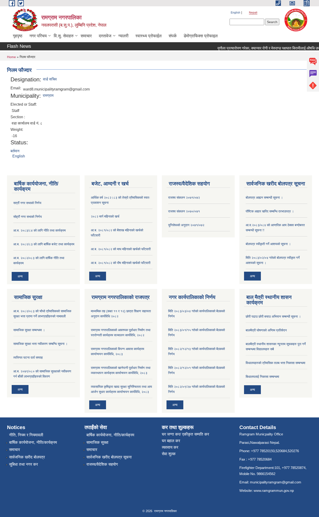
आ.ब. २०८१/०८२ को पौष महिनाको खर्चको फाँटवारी (120, 263)
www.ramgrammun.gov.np (274, 491)
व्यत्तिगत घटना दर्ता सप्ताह (28, 357)
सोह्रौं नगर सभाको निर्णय (27, 217)
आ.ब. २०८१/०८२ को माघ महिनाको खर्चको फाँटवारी (121, 249)
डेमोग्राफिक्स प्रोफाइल (201, 36)
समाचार (86, 36)
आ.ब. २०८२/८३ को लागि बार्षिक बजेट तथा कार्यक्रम (43, 244)
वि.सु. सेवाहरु (64, 36)
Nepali (253, 12)
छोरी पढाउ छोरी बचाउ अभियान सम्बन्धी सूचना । (273, 316)
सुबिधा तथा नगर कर (23, 464)
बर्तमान (15, 151)
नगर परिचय (38, 36)
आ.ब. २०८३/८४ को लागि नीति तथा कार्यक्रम (39, 230)
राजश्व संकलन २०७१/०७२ (184, 197)
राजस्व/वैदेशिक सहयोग (102, 464)
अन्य (20, 276)
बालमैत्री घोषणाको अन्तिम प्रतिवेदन (266, 330)
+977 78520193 (263, 451)
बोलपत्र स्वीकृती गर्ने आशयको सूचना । (268, 244)
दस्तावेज (105, 36)
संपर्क (173, 36)
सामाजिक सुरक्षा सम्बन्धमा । (29, 330)
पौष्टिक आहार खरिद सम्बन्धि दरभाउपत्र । (270, 211)
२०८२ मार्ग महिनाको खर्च (105, 216)
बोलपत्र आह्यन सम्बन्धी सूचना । (264, 197)
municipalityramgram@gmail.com (275, 482)
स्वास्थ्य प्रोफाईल (148, 36)
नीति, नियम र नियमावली (26, 435)
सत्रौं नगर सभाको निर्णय (27, 203)
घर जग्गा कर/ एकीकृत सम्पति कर (185, 434)
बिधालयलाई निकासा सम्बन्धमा (262, 376)
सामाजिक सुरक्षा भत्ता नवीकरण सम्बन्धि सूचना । (40, 344)
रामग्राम (48, 95)
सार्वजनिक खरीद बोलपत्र (27, 457)
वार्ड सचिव (50, 79)
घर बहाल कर (171, 441)
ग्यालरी (123, 36)
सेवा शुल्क (169, 454)
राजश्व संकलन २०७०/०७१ (184, 211)
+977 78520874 (293, 468)
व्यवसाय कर (170, 447)
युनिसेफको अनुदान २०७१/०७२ (186, 225)
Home (11, 57)
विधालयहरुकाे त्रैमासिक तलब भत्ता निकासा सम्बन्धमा (275, 363)
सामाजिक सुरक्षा (97, 442)
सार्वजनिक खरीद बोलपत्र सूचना (109, 457)
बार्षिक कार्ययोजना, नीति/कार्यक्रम (33, 442)
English (235, 12)
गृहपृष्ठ (17, 36)
